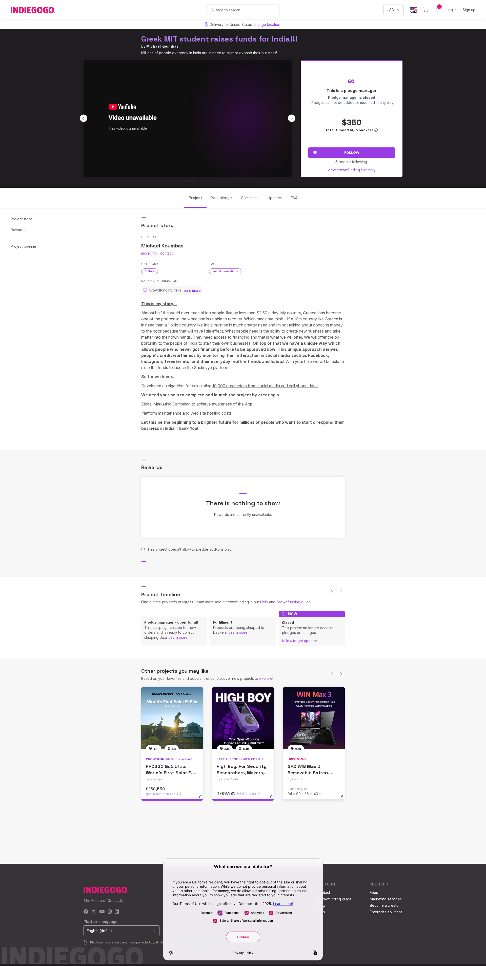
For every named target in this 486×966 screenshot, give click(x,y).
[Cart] (425, 10)
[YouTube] (102, 912)
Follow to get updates (300, 641)
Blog (321, 905)
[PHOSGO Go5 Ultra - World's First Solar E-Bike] (172, 718)
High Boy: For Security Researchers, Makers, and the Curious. (242, 772)
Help (264, 602)
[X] (93, 912)
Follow (351, 152)
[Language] (413, 10)
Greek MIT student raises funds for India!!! (219, 39)
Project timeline (23, 246)
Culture (150, 271)
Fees (374, 892)
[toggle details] (202, 799)
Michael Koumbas (162, 46)
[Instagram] (110, 912)
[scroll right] (291, 118)
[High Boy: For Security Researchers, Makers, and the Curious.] (243, 718)
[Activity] (437, 10)
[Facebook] (86, 912)
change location (266, 24)
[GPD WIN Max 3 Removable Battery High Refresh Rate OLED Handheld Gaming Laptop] (314, 718)
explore (265, 678)
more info (149, 253)
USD (390, 10)
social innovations (225, 271)
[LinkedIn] (117, 912)
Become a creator (385, 905)
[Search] (213, 9)
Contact (323, 892)
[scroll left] (83, 118)
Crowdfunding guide (293, 602)
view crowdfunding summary (352, 170)
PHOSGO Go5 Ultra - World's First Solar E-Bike (169, 772)
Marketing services (386, 899)
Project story (21, 219)
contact (166, 253)
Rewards (18, 229)
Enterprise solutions (386, 912)
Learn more (178, 637)
